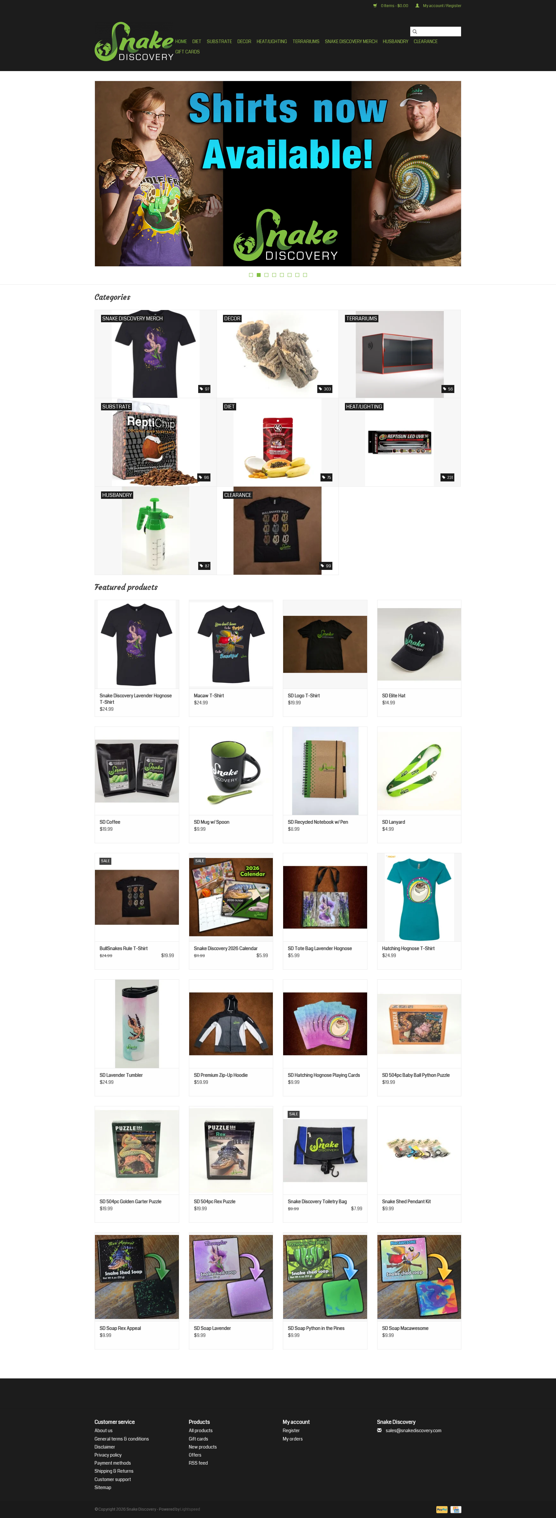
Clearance (426, 41)
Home (181, 41)
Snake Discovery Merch (351, 41)
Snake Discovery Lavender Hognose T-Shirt (136, 698)
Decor (244, 41)
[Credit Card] (454, 1509)
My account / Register (441, 6)
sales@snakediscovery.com (413, 1430)
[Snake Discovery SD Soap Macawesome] (419, 1276)
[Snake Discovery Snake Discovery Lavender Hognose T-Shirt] (137, 644)
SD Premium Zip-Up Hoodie (221, 1075)
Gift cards (187, 52)
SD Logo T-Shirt (304, 695)
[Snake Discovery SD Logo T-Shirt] (325, 644)
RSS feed (198, 1463)
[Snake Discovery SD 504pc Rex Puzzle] (231, 1150)
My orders (293, 1439)
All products (201, 1430)
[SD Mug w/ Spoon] (231, 771)
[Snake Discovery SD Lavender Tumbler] (137, 1023)
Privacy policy (108, 1455)
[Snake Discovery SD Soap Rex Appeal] (137, 1276)
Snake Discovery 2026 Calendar (226, 948)
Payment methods (113, 1463)
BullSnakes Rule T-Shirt (124, 948)
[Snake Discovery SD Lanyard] (419, 771)
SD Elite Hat (393, 695)
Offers (195, 1455)
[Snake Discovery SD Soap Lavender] (231, 1276)
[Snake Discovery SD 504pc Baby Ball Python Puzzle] (419, 1023)
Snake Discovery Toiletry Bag (317, 1201)
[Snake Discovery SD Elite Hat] (419, 644)
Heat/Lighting (272, 41)
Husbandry (395, 41)
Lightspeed (190, 1509)
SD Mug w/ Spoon (211, 822)
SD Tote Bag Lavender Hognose (320, 948)
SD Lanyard (393, 822)
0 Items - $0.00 (394, 6)
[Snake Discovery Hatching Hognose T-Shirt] (419, 897)
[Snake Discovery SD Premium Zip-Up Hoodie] (231, 1023)
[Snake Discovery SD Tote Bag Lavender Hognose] (325, 897)
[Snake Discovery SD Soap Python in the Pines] (325, 1276)
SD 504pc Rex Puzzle (215, 1201)
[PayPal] (441, 1509)
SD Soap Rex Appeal (120, 1328)
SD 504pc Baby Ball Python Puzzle (416, 1075)
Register (291, 1430)
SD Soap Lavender (212, 1328)
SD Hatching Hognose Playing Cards (324, 1075)
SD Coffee (110, 822)
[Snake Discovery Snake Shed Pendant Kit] (419, 1150)
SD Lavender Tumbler (121, 1075)
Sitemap (103, 1487)
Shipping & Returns (114, 1471)
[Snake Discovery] (134, 41)
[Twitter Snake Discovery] (272, 1393)
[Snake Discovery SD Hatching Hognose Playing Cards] (325, 1023)
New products (203, 1447)
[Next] (448, 175)
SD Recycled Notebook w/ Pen (318, 822)
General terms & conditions (122, 1439)
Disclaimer (105, 1447)
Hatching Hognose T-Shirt (408, 948)
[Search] (415, 31)
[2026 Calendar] (278, 173)
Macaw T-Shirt (209, 695)
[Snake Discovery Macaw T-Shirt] (231, 644)
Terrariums (306, 41)
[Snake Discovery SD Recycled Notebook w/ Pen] (325, 771)
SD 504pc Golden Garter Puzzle (131, 1201)
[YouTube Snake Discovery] (284, 1393)
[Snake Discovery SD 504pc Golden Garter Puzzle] (137, 1150)
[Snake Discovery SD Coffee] (137, 771)
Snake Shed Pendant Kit (406, 1201)
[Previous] (107, 175)
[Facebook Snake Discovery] (261, 1393)
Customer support (113, 1479)
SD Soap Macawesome (405, 1328)
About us (104, 1430)
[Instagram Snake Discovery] (295, 1393)
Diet (196, 41)
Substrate (219, 41)
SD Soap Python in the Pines (316, 1328)
